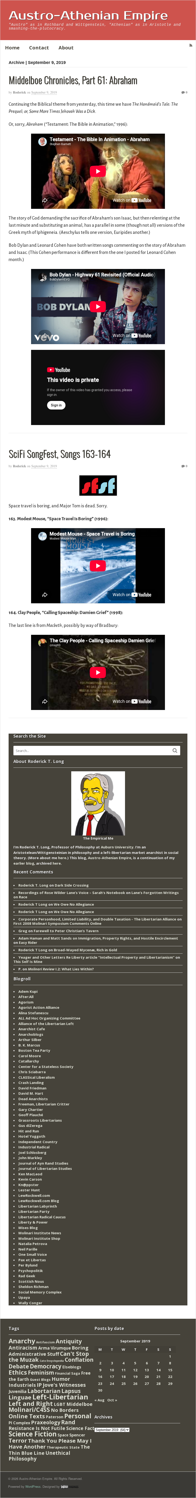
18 (123, 1376)
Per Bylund (28, 1265)
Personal (77, 1416)
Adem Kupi (28, 991)
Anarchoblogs (30, 1034)
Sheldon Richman (33, 1286)
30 (100, 1390)
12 (135, 1369)
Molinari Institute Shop (39, 1238)
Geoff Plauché (30, 1114)
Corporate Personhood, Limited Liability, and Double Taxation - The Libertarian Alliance (97, 919)
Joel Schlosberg (32, 1152)
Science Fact (80, 1428)
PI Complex (19, 1422)
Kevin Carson (30, 1179)
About (66, 47)
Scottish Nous (31, 1281)
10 (112, 1369)
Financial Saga (67, 1373)
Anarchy (22, 1340)
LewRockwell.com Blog (38, 1200)
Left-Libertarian (60, 1397)
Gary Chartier (30, 1109)
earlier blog (23, 863)
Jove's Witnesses (64, 1384)
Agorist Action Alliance (38, 1007)
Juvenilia (18, 1391)
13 (147, 1369)
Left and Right (31, 1403)
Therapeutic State (63, 1447)
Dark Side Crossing (72, 885)
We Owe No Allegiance (74, 904)
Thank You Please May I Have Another (50, 1443)
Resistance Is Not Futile (37, 1428)
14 (158, 1369)
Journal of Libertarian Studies (45, 1168)
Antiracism (23, 1347)
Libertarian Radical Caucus (42, 1216)
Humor (61, 1378)
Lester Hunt (29, 1190)
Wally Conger (30, 1302)
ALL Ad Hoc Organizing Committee (49, 1018)
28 (158, 1383)
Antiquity (69, 1341)
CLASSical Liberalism (36, 1077)
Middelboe (79, 1404)
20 (147, 1376)
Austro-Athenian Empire (88, 15)
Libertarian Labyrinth (37, 1206)
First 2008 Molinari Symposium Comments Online (57, 923)
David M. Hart (30, 1093)
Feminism (41, 1372)
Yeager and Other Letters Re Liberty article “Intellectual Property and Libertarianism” (96, 957)
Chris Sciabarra (32, 1071)
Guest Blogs (40, 1379)
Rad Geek (26, 1275)
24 (112, 1383)
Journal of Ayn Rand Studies (43, 1163)
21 (158, 1376)
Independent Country (37, 1141)
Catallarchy (28, 1061)
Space (63, 1435)
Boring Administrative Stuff (48, 1351)
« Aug (99, 1400)
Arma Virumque (54, 1348)
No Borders (65, 1410)
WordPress (33, 1486)
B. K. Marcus (29, 1045)
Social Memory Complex (40, 1292)
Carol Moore (29, 1055)
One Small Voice (32, 1254)
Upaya (24, 1297)
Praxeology (45, 1422)
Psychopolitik (30, 1270)
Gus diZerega (30, 1125)
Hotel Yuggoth (31, 1136)
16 (100, 1376)
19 (135, 1376)
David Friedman (32, 1088)
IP (39, 1384)
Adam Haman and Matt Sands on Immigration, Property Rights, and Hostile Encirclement (98, 938)
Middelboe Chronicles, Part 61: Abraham (73, 80)
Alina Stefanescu (33, 1012)
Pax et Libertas (32, 1259)
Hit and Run (28, 1131)
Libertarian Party (33, 1211)
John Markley (30, 1157)
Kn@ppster (28, 1184)
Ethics (18, 1372)
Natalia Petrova (32, 1243)
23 (100, 1383)
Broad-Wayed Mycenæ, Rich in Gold (85, 949)
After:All (25, 996)
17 (112, 1376)
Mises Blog (28, 1227)
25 (123, 1383)
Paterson (54, 1416)
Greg (22, 930)
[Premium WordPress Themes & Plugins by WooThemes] (69, 1486)
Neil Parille (27, 1249)
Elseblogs (71, 1367)
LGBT (59, 1404)
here (62, 857)
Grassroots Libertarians (40, 1120)
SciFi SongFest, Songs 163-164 (60, 453)
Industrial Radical (33, 1147)
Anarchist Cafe (31, 1028)
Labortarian (43, 1391)
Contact (39, 47)
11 (123, 1369)
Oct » (112, 1400)
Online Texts (27, 1416)
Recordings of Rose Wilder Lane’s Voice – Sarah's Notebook (71, 892)
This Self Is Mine (27, 961)
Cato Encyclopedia (52, 1360)
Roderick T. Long (33, 885)
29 (170, 1383)
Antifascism (45, 1342)
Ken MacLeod (30, 1174)
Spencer (77, 1435)
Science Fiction (33, 1433)
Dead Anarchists (33, 1098)
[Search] (175, 750)
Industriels (22, 1385)
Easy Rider (28, 942)
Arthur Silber (30, 1039)
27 (147, 1383)
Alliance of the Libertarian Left (46, 1023)
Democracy (45, 1366)
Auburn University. (117, 847)
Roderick (19, 92)
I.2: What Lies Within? (61, 969)
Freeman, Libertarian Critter (44, 1104)
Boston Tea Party (34, 1050)
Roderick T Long (32, 904)
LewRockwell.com (34, 1195)
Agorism (25, 1002)
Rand (68, 1422)
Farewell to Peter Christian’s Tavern (66, 930)
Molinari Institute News (39, 1232)
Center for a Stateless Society (45, 1066)
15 (170, 1369)
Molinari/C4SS (29, 1410)
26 (135, 1383)
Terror (18, 1440)
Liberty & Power (33, 1222)
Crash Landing (31, 1082)
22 (170, 1376)
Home (12, 47)
